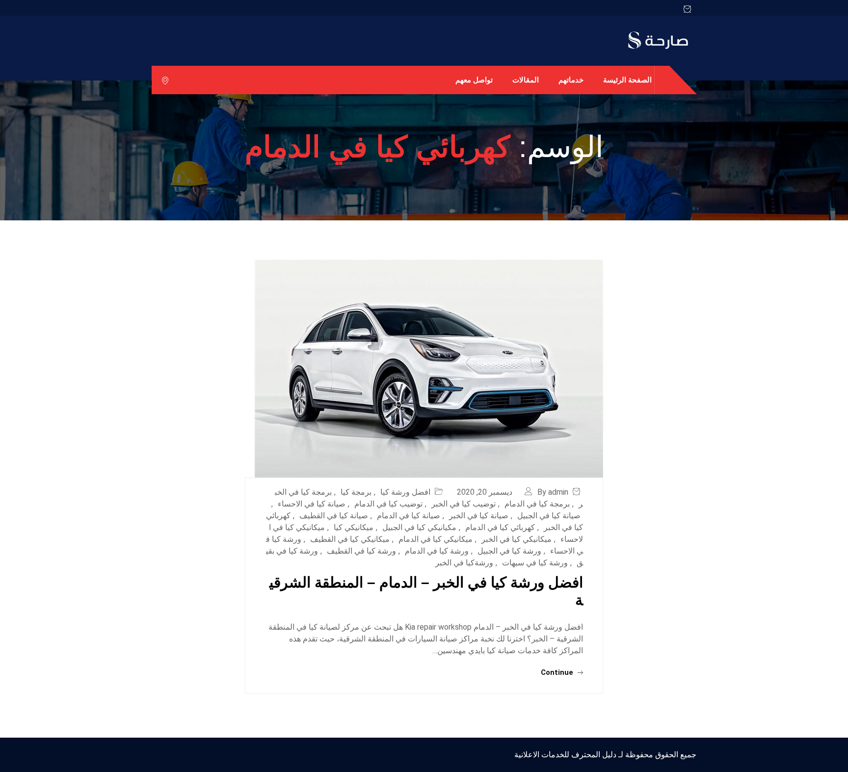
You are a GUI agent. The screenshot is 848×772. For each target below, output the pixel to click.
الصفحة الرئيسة (627, 80)
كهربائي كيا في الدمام (500, 527)
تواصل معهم (474, 80)
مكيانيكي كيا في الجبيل (419, 527)
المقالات (525, 80)
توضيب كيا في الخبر (463, 503)
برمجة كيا (356, 492)
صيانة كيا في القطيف (333, 515)
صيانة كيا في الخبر (478, 515)
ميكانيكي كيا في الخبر (516, 539)
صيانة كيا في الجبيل (549, 515)
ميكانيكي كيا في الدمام (435, 539)
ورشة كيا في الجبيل (509, 551)
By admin (552, 492)
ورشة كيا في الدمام (437, 551)
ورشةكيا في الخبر (464, 562)
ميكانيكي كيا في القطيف (350, 539)
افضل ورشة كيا (405, 492)
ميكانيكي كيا (353, 527)
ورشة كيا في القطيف (361, 551)
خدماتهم (570, 80)
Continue (558, 672)
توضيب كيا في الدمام (388, 503)
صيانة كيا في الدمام (408, 515)
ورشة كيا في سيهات (535, 562)
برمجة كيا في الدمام (537, 503)
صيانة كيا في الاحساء (311, 503)
